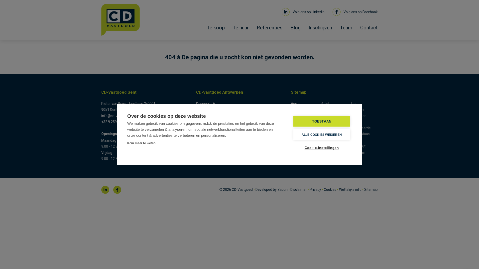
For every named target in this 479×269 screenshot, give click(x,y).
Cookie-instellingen (322, 148)
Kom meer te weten (141, 143)
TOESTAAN (322, 121)
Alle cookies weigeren (322, 134)
